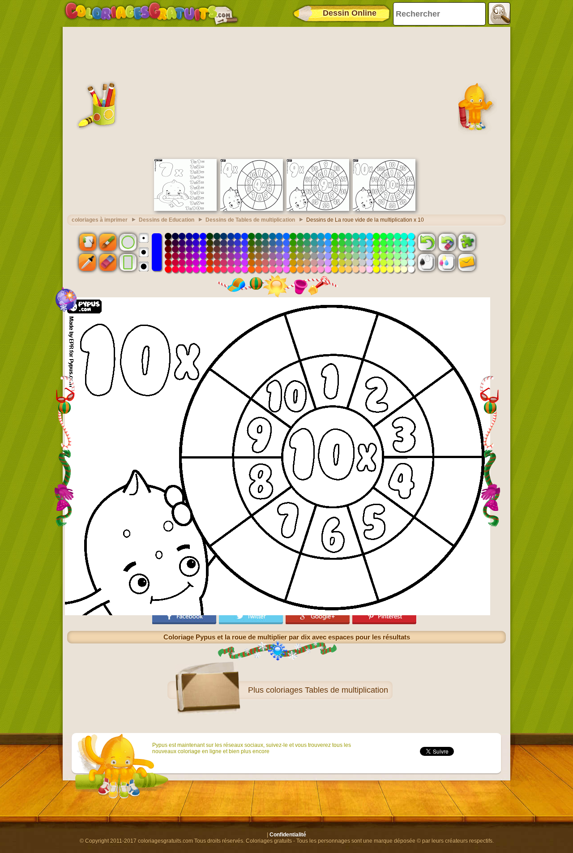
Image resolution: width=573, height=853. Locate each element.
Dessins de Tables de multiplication (250, 220)
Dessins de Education (166, 220)
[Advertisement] (286, 91)
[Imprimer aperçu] (426, 262)
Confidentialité (287, 835)
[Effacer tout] (446, 241)
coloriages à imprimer (100, 220)
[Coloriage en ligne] (151, 13)
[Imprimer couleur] (446, 262)
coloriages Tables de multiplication (327, 690)
